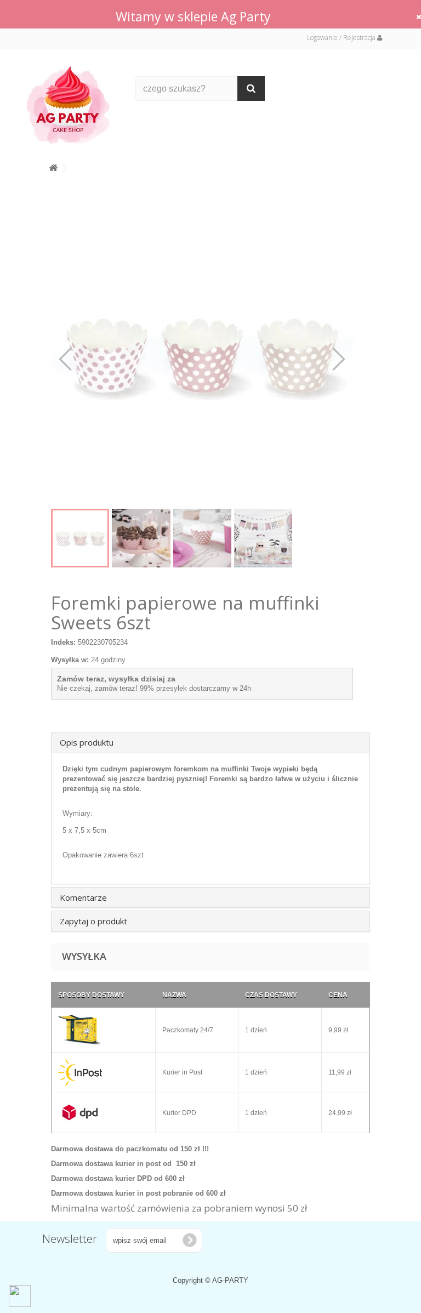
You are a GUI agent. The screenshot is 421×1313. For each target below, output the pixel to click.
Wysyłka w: (70, 660)
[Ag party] (73, 104)
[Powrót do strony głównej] (53, 166)
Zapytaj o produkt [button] (93, 921)
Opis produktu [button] (86, 742)
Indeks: (63, 642)
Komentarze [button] (83, 897)
